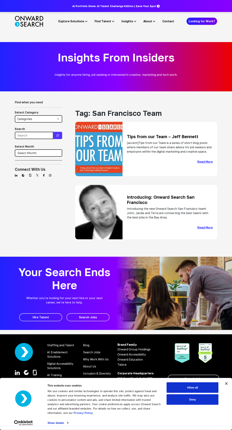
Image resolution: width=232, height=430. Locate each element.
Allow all (192, 387)
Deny (192, 399)
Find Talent (103, 21)
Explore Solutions (71, 21)
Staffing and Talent (60, 345)
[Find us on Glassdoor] (30, 175)
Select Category (26, 112)
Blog (86, 345)
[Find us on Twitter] (37, 175)
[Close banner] (226, 383)
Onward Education (130, 359)
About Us (89, 366)
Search (20, 129)
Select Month (24, 146)
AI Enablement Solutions (57, 354)
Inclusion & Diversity (97, 373)
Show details (55, 422)
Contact (168, 21)
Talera (121, 364)
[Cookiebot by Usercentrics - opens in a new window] (23, 423)
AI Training (54, 375)
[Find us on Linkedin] (16, 175)
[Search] (57, 135)
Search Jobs (91, 352)
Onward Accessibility (131, 354)
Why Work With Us (96, 359)
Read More (205, 162)
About (147, 21)
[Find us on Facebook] (44, 175)
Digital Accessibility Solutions (60, 366)
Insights (127, 21)
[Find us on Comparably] (23, 175)
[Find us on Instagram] (50, 175)
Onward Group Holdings (133, 349)
